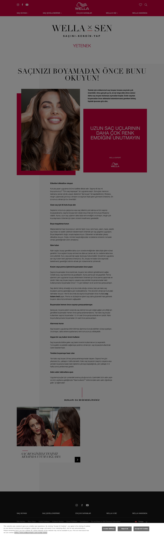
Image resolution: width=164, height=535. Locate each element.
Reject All (124, 529)
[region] (82, 529)
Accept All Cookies (141, 529)
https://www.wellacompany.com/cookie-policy (31, 532)
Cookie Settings (108, 529)
